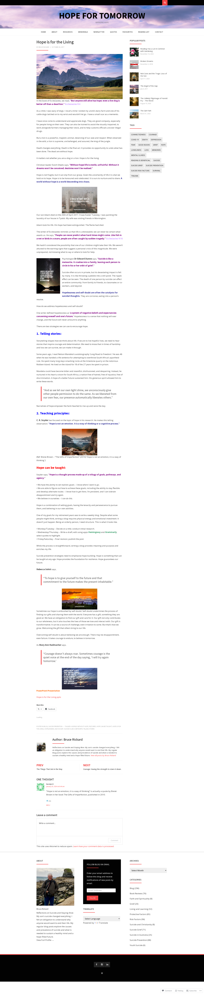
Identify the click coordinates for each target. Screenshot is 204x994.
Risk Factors (135, 919)
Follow (92, 898)
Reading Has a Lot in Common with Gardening (152, 50)
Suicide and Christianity (141, 924)
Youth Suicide (136, 945)
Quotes (113, 32)
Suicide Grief (137, 165)
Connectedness (138, 134)
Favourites (128, 32)
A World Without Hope (79, 726)
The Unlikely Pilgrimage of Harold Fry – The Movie (153, 99)
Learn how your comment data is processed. (93, 846)
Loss (146, 150)
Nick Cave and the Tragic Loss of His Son (153, 74)
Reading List (143, 32)
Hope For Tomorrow (102, 15)
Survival (156, 171)
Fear (133, 145)
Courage (153, 134)
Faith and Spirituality (140, 898)
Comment (114, 840)
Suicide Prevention (55, 726)
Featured (92, 726)
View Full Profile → (45, 940)
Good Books (144, 145)
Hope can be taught (104, 726)
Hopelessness (49, 729)
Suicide (156, 160)
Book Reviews (136, 893)
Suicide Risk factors (140, 171)
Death (145, 139)
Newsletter (99, 32)
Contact (159, 32)
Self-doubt (59, 729)
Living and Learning (139, 909)
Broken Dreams (146, 61)
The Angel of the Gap (149, 86)
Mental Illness (138, 155)
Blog (46, 726)
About (54, 32)
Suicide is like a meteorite (73, 729)
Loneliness (136, 150)
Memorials (83, 32)
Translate (103, 922)
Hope (163, 145)
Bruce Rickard (44, 47)
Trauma (134, 176)
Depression (156, 139)
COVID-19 (135, 139)
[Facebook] (96, 964)
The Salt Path (145, 110)
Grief (155, 145)
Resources (67, 32)
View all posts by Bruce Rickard (103, 755)
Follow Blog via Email (98, 864)
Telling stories (88, 729)
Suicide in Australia (139, 934)
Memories (156, 150)
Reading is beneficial (140, 160)
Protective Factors (138, 914)
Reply (48, 805)
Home (43, 32)
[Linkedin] (107, 964)
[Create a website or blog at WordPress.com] (102, 973)
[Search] (165, 2)
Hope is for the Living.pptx (48, 697)
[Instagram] (102, 964)
